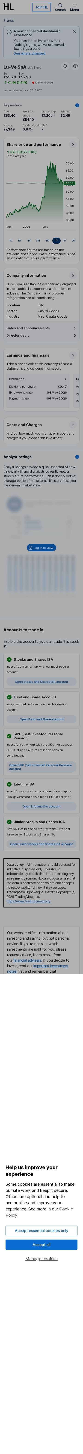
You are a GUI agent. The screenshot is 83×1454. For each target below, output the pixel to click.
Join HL (41, 7)
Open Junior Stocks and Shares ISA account (41, 844)
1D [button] (10, 240)
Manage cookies (41, 1258)
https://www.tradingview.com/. (28, 901)
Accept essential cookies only (41, 1230)
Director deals (17, 335)
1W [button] (19, 240)
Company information (26, 275)
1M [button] (28, 240)
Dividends (16, 379)
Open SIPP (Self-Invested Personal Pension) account (40, 767)
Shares (8, 20)
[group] (41, 240)
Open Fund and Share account (41, 719)
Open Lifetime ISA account (41, 806)
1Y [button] (56, 240)
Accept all (42, 1244)
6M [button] (47, 240)
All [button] (73, 240)
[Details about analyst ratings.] (77, 457)
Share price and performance (33, 144)
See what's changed (29, 53)
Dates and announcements (28, 328)
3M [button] (38, 240)
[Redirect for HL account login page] (41, 547)
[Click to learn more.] (77, 105)
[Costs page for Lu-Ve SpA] (42, 431)
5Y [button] (65, 240)
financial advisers (27, 960)
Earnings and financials (27, 355)
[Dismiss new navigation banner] (74, 31)
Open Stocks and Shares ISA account (41, 681)
